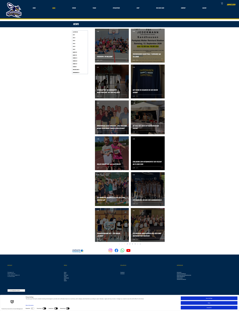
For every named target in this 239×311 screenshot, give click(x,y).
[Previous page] (122, 244)
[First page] (119, 244)
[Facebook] (116, 250)
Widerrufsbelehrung (181, 276)
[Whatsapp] (122, 250)
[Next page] (138, 244)
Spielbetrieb (66, 277)
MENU (65, 265)
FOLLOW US (123, 265)
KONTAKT (9, 265)
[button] (222, 3)
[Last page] (140, 244)
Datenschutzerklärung (181, 273)
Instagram (122, 273)
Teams (65, 276)
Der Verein (66, 275)
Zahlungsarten (180, 277)
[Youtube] (128, 250)
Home (65, 272)
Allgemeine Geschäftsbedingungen (184, 275)
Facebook (122, 272)
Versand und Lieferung (181, 279)
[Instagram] (110, 250)
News (65, 273)
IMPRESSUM (180, 265)
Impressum (179, 272)
